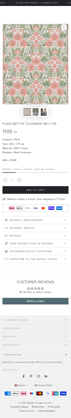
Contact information (46, 411)
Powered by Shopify (19, 407)
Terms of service (26, 411)
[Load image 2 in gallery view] (35, 112)
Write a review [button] (35, 301)
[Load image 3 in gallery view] (43, 112)
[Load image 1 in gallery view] (27, 112)
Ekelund (30, 403)
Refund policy (38, 407)
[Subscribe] (67, 354)
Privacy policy (54, 407)
